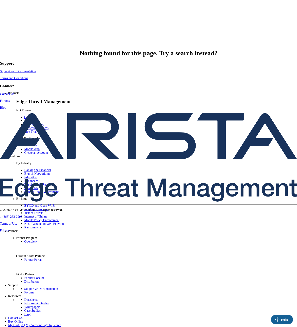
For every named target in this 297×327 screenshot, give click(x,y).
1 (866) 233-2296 (11, 216)
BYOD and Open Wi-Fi (39, 205)
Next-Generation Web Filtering (44, 223)
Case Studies (32, 310)
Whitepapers (32, 307)
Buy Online (15, 321)
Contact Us (15, 318)
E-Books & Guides (36, 303)
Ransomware (32, 227)
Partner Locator (34, 278)
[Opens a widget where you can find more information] (282, 320)
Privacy (5, 230)
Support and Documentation (18, 71)
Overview (30, 241)
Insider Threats (33, 212)
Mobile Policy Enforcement (41, 220)
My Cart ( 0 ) (16, 325)
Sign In (47, 325)
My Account (34, 325)
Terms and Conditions (14, 78)
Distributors (31, 281)
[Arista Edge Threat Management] (148, 86)
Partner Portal (33, 259)
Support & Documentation (41, 288)
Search (57, 325)
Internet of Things (35, 216)
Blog (27, 314)
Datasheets (31, 299)
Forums (29, 292)
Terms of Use (8, 223)
